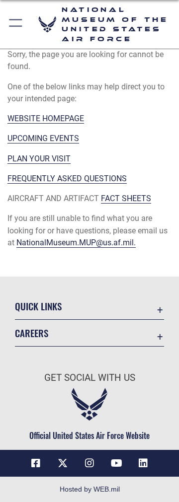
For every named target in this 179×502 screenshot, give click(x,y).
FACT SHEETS (126, 198)
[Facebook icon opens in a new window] (35, 463)
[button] (16, 24)
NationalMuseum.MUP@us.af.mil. (76, 242)
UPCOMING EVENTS (43, 138)
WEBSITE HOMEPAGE (45, 118)
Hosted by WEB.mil (90, 489)
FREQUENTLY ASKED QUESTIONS (67, 178)
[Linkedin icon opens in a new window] (143, 463)
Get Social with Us (89, 377)
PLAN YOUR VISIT (39, 158)
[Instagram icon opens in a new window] (89, 463)
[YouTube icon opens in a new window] (116, 463)
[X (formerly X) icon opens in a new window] (62, 463)
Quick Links (38, 306)
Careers (31, 333)
